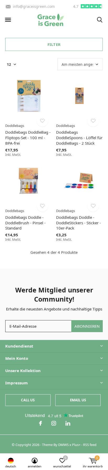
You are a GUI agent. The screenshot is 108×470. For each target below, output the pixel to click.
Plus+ (76, 444)
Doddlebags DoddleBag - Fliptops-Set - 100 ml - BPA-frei (28, 138)
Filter (54, 44)
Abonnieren (87, 326)
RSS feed (89, 444)
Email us (78, 400)
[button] (8, 19)
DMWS (63, 444)
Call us (28, 400)
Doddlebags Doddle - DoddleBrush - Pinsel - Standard (25, 223)
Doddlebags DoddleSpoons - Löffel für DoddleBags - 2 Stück (79, 138)
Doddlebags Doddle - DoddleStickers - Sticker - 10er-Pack (78, 223)
